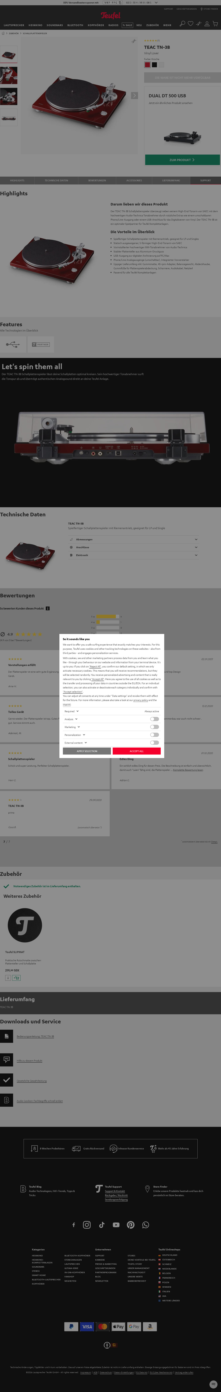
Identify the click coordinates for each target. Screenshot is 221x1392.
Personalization (73, 734)
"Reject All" (95, 666)
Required (69, 711)
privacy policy (140, 700)
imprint (67, 704)
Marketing (70, 726)
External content (74, 742)
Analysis (69, 719)
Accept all (137, 751)
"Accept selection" (73, 691)
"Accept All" (97, 679)
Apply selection (87, 751)
